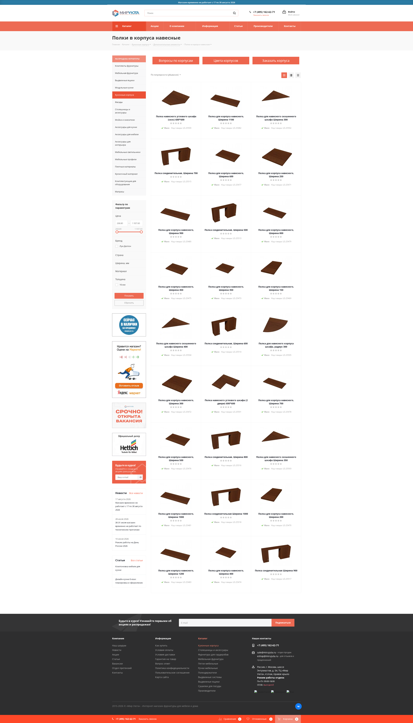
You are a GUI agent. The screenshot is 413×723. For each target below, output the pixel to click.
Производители (207, 690)
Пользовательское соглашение (172, 672)
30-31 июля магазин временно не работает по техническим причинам (128, 526)
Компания (118, 638)
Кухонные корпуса (208, 645)
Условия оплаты (164, 650)
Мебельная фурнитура (210, 659)
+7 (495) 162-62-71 (264, 12)
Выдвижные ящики (209, 681)
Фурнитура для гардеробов (213, 654)
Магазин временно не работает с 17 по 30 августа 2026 (128, 506)
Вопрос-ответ (162, 663)
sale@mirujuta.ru (266, 652)
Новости (116, 650)
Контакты (117, 672)
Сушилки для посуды (209, 686)
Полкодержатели (207, 672)
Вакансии (117, 663)
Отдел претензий (122, 668)
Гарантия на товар (165, 659)
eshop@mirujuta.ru (267, 656)
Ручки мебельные (208, 668)
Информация (163, 638)
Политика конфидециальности (172, 668)
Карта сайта (162, 677)
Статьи (116, 659)
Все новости (136, 493)
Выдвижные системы (210, 677)
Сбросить (129, 302)
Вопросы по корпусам (176, 60)
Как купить (161, 645)
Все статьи (137, 560)
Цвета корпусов (226, 60)
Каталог (202, 638)
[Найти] (234, 13)
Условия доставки (165, 654)
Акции (115, 654)
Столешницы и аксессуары (213, 650)
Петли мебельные (208, 663)
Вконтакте (298, 706)
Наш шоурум (119, 645)
